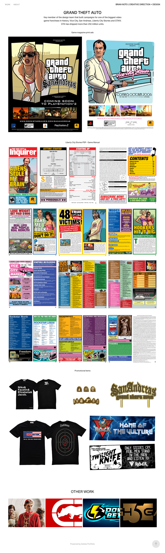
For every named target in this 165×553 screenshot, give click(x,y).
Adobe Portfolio (88, 544)
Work (7, 4)
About (16, 4)
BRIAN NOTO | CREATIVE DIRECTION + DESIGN (138, 4)
